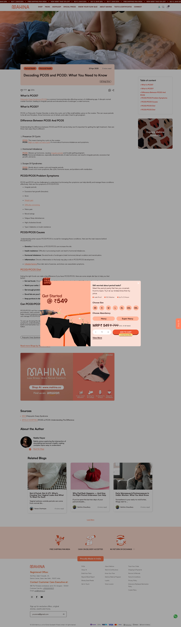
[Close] (138, 283)
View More (97, 338)
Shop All (178, 323)
